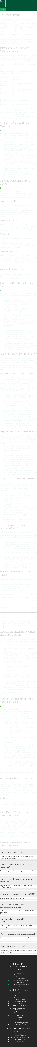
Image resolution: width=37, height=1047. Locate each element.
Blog (20, 1003)
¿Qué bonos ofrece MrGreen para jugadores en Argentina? (14, 905)
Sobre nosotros (20, 996)
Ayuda (20, 1019)
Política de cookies (20, 1032)
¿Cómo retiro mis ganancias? (12, 946)
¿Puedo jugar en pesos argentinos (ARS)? (17, 894)
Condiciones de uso (20, 1036)
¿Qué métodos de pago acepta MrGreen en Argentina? (18, 880)
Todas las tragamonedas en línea (20, 985)
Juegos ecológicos (20, 1002)
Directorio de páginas (20, 1005)
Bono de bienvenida (20, 998)
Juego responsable (20, 1039)
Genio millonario (20, 979)
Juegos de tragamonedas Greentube (20, 981)
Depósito (20, 1015)
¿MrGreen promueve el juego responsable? (18, 934)
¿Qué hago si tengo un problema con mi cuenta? (17, 920)
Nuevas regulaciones (20, 1021)
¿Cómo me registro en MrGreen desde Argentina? (16, 865)
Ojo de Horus (20, 977)
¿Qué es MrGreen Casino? (11, 852)
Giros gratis (20, 973)
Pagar (20, 1017)
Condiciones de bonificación (20, 1037)
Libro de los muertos (20, 975)
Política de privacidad (20, 1034)
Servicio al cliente (20, 1024)
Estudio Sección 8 (20, 1000)
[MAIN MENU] (3, 9)
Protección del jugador (20, 1023)
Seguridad (20, 1041)
